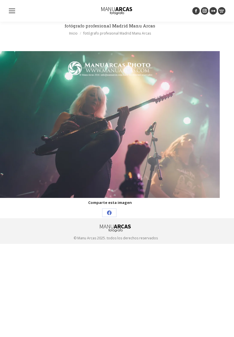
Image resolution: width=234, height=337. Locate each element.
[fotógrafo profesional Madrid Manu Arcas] (110, 124)
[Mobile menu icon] (12, 10)
